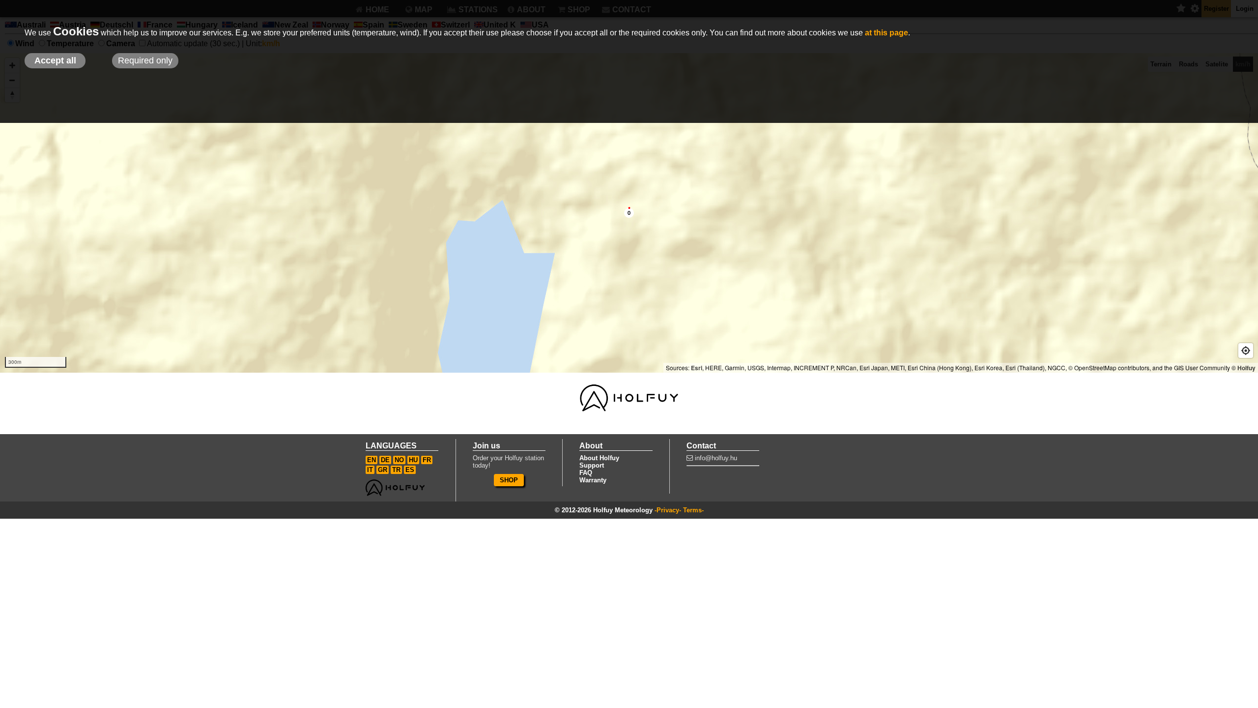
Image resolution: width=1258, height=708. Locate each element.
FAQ (585, 472)
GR (382, 469)
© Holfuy (1243, 367)
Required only (145, 60)
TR (396, 469)
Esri (696, 367)
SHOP (509, 480)
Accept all (55, 60)
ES (409, 469)
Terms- (693, 510)
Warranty (592, 480)
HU (413, 460)
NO (399, 460)
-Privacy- (668, 510)
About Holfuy (599, 458)
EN (371, 460)
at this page (886, 33)
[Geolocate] (1245, 350)
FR (427, 460)
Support (591, 465)
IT (370, 469)
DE (385, 460)
